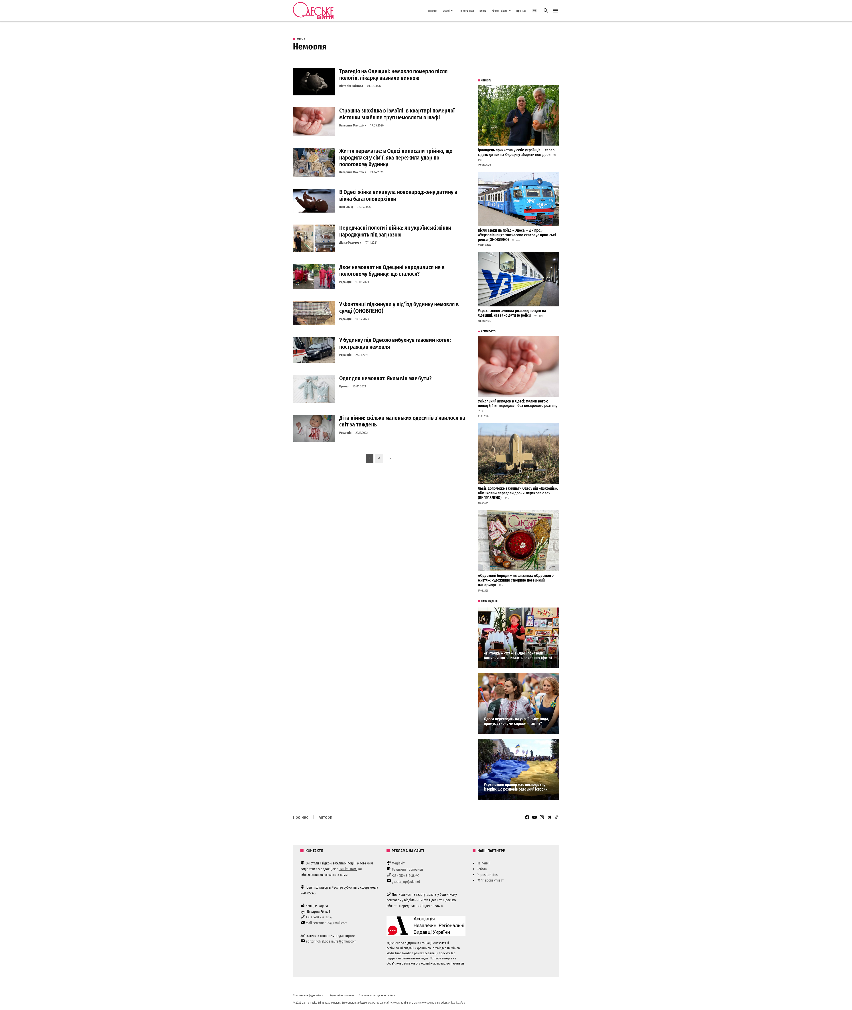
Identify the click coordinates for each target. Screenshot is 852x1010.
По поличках (466, 10)
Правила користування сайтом (377, 995)
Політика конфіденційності (309, 995)
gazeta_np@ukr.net (406, 882)
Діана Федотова (350, 243)
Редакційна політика (342, 995)
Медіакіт (398, 863)
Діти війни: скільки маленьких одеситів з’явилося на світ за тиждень (402, 421)
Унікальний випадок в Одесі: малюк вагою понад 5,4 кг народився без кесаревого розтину (517, 403)
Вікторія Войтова (351, 86)
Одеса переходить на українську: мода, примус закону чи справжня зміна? (516, 721)
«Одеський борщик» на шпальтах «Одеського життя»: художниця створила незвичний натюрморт (516, 580)
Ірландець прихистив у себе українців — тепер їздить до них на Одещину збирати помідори (516, 152)
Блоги (483, 10)
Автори (325, 817)
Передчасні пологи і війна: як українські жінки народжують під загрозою (395, 231)
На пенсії (483, 863)
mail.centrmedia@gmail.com (326, 923)
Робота (482, 869)
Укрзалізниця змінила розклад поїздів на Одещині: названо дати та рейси (512, 313)
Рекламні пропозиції (407, 869)
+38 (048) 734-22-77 (319, 917)
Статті (446, 10)
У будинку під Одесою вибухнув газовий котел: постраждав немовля (395, 343)
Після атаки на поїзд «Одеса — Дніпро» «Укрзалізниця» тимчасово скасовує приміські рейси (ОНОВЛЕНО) (517, 235)
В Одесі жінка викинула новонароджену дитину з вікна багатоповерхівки (398, 195)
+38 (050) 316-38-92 (405, 876)
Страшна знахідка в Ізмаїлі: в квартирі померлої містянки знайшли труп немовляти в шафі (397, 114)
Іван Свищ (346, 207)
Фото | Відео (499, 10)
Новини (432, 10)
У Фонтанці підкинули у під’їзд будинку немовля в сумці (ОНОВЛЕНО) (399, 307)
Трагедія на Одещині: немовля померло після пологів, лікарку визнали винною (393, 74)
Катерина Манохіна (352, 125)
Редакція (345, 282)
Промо (344, 386)
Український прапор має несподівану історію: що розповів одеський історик (515, 787)
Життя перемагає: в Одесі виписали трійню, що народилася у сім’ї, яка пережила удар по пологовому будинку (395, 158)
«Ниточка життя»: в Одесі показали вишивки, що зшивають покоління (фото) (518, 655)
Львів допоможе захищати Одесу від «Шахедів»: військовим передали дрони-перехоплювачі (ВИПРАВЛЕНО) (518, 493)
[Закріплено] (555, 11)
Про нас (521, 10)
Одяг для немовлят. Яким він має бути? (385, 378)
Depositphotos (487, 875)
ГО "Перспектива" (490, 880)
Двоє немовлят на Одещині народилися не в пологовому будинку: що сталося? (392, 270)
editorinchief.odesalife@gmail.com (331, 941)
